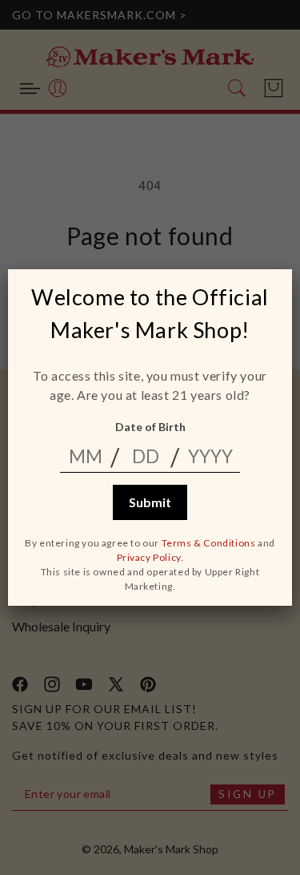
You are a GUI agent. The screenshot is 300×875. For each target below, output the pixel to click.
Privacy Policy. (150, 557)
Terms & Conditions (209, 543)
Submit (150, 502)
